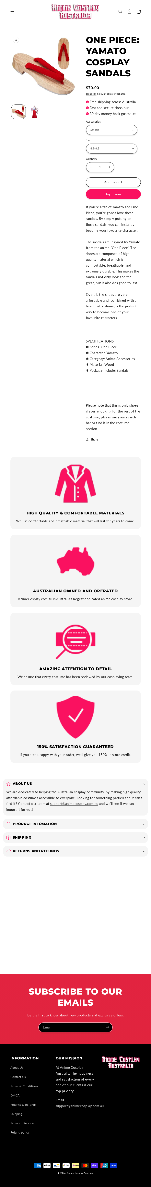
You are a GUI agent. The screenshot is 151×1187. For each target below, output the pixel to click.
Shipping (91, 93)
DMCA (15, 1095)
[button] (12, 11)
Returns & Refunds (23, 1104)
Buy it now (113, 194)
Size (88, 140)
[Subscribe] (107, 1027)
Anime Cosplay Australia (80, 1173)
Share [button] (94, 439)
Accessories (93, 121)
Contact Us (18, 1077)
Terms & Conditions (24, 1086)
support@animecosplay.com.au (74, 804)
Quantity (91, 159)
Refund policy (20, 1132)
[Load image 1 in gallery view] (18, 112)
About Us (17, 1067)
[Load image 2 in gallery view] (35, 112)
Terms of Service (22, 1123)
